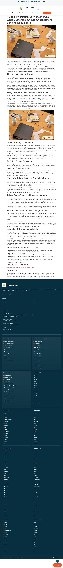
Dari (34, 415)
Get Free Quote (47, 12)
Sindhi (5, 528)
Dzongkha (36, 421)
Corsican (5, 439)
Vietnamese (36, 542)
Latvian (35, 475)
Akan (35, 381)
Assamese (36, 391)
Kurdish (35, 469)
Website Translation (38, 353)
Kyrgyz (35, 471)
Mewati (5, 509)
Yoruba (35, 548)
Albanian (35, 383)
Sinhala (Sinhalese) (7, 530)
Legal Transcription (37, 359)
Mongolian (6, 515)
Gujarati (5, 452)
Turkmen (35, 532)
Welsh (35, 544)
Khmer (35, 461)
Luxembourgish (37, 479)
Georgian (35, 441)
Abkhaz (35, 375)
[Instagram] (30, 4)
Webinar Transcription (38, 368)
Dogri (35, 417)
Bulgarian (6, 421)
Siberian (5, 526)
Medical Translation (37, 347)
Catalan (5, 427)
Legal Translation (37, 345)
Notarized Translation (8, 389)
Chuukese (6, 437)
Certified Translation (38, 341)
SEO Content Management (9, 343)
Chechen (5, 429)
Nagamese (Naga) (37, 486)
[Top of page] (57, 561)
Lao (34, 473)
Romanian (36, 509)
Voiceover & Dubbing (8, 353)
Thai (34, 524)
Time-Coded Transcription (39, 366)
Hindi (5, 465)
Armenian (35, 389)
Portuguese (36, 500)
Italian (5, 475)
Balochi (35, 395)
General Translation (37, 343)
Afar (34, 377)
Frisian (35, 433)
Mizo (5, 511)
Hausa (5, 461)
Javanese (35, 450)
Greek (5, 450)
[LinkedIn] (33, 4)
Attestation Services (8, 377)
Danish (35, 413)
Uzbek (35, 540)
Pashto (35, 494)
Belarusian (36, 401)
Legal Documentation (8, 345)
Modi (5, 513)
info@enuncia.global (6, 330)
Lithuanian (36, 477)
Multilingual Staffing (8, 357)
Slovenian (6, 534)
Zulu (34, 550)
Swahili (5, 540)
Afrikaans (35, 379)
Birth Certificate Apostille (9, 391)
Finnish (35, 429)
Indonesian (6, 471)
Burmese (5, 423)
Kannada (35, 452)
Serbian (5, 524)
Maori (5, 500)
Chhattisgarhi (6, 431)
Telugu (35, 522)
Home (13, 12)
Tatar (5, 550)
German (35, 443)
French (35, 431)
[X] (36, 4)
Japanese (6, 479)
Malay (5, 492)
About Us (19, 12)
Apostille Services (7, 375)
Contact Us (31, 12)
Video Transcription (38, 357)
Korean (35, 467)
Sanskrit (35, 515)
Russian (35, 511)
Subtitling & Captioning (8, 347)
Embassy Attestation (8, 381)
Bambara (35, 397)
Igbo (5, 469)
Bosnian (5, 417)
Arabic (35, 387)
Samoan (35, 513)
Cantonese (6, 425)
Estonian (35, 425)
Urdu (35, 536)
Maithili (5, 488)
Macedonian (6, 486)
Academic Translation (38, 349)
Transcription (6, 351)
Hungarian (6, 467)
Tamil (5, 548)
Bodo (5, 415)
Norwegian (36, 490)
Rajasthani (36, 507)
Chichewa (6, 433)
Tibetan (35, 526)
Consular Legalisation (8, 383)
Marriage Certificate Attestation (10, 397)
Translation (6, 349)
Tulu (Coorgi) (36, 528)
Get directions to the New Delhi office (10, 316)
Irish (5, 473)
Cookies (34, 304)
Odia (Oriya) (36, 492)
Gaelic (35, 435)
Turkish (35, 530)
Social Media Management (9, 341)
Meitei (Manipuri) (7, 507)
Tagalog (5, 544)
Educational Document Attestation (10, 387)
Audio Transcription (38, 355)
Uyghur (35, 538)
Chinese (5, 435)
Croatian (5, 441)
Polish (35, 498)
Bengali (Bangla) (37, 403)
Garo (35, 439)
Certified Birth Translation (9, 393)
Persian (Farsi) (36, 496)
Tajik (5, 546)
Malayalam (6, 494)
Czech (5, 443)
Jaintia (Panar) (6, 477)
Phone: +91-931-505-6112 (8, 329)
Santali (5, 522)
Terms (34, 300)
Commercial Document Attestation (10, 385)
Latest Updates (38, 12)
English (35, 423)
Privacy (34, 302)
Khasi (35, 459)
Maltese (5, 496)
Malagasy (6, 490)
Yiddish (35, 546)
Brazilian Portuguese (8, 419)
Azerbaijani (36, 393)
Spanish (5, 538)
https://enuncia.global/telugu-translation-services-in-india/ (20, 267)
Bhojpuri (5, 413)
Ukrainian (35, 534)
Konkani (35, 465)
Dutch (35, 419)
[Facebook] (27, 4)
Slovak (5, 532)
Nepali (35, 488)
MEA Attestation (7, 379)
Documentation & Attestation (9, 359)
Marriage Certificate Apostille (9, 395)
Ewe (34, 427)
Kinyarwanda (36, 463)
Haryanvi (5, 459)
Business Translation (38, 351)
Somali (5, 536)
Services (24, 12)
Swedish (5, 542)
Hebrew (5, 463)
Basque (35, 399)
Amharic (35, 385)
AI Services (6, 355)
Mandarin (6, 498)
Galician (35, 437)
